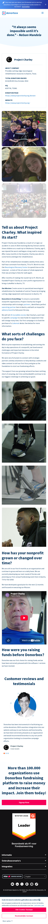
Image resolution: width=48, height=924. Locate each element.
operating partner (9, 307)
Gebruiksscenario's (11, 861)
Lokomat (16, 323)
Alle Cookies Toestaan (24, 910)
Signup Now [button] (24, 802)
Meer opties (7, 921)
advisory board (7, 310)
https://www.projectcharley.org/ (17, 103)
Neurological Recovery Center (16, 267)
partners (27, 304)
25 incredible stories (18, 315)
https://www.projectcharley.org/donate (20, 95)
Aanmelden (26, 7)
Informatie (7, 855)
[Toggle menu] (43, 13)
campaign (14, 318)
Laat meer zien (39, 905)
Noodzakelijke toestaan (24, 916)
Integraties (7, 866)
